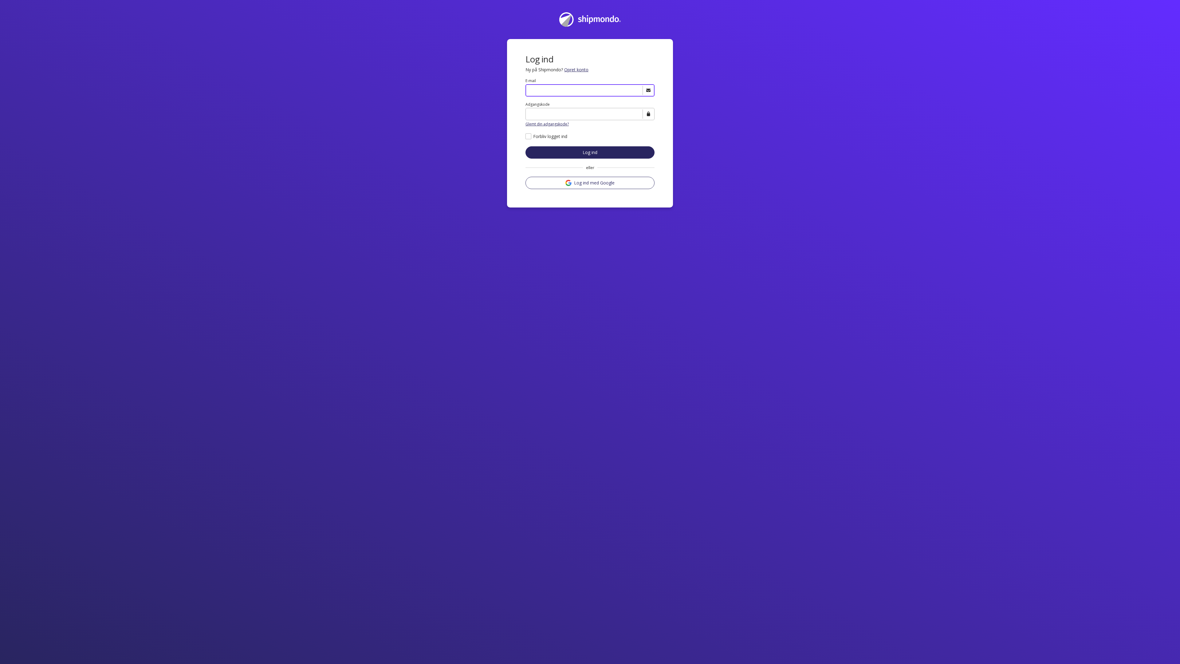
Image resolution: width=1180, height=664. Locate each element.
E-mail (530, 81)
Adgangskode (537, 104)
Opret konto (576, 70)
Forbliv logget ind (550, 136)
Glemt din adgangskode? (547, 124)
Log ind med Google (594, 183)
